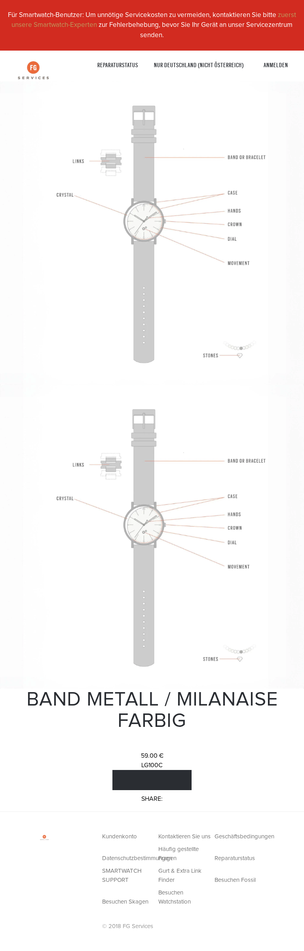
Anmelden (276, 64)
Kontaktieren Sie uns (184, 837)
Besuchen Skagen (125, 902)
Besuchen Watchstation (174, 897)
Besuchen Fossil (235, 880)
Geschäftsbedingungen (242, 837)
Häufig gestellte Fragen (178, 853)
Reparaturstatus (117, 64)
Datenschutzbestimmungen (129, 858)
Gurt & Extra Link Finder (179, 875)
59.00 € (152, 756)
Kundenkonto (119, 837)
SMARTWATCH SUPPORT (122, 875)
